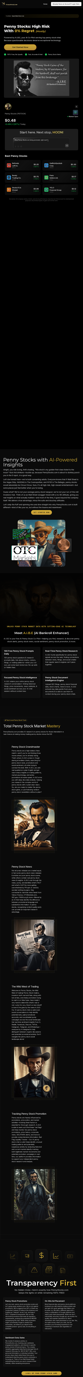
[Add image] (18, 146)
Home (45, 4)
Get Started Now (20, 47)
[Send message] (67, 145)
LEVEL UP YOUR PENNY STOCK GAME (41, 1373)
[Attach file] (15, 146)
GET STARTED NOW (41, 512)
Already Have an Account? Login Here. (66, 4)
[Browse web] (21, 146)
